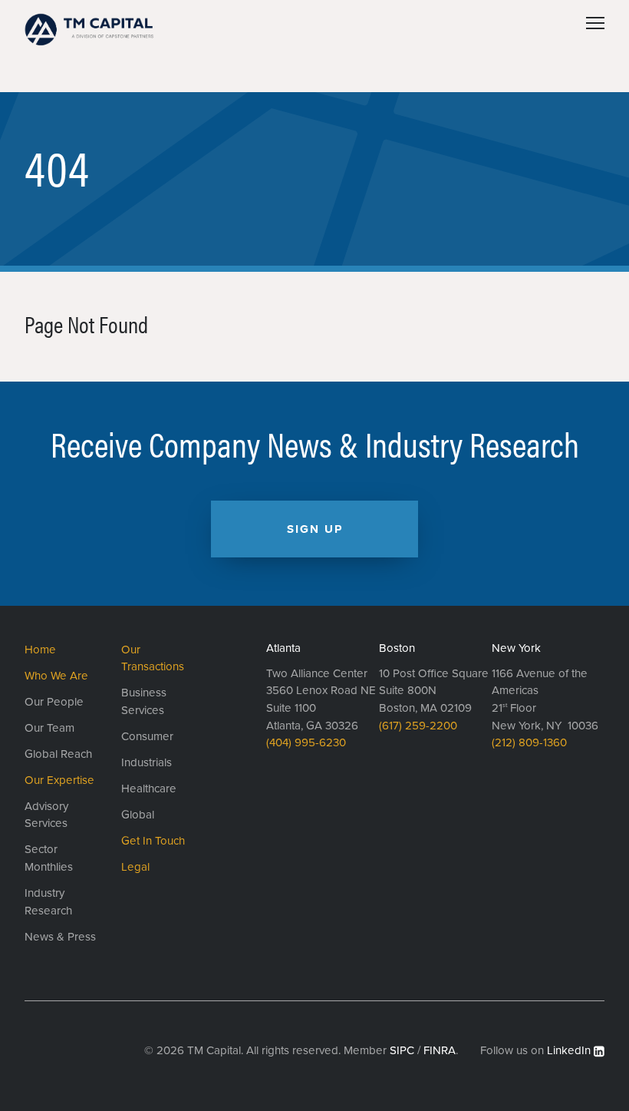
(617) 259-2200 (418, 725)
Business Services (143, 701)
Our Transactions (152, 658)
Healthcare (148, 788)
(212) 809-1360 (529, 742)
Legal (135, 867)
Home (40, 649)
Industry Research (48, 902)
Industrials (146, 762)
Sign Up (315, 529)
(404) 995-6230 (306, 742)
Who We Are (56, 676)
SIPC (402, 1050)
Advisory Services (46, 815)
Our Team (49, 728)
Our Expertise (59, 780)
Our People (54, 702)
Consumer (147, 736)
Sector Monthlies (49, 858)
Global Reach (58, 754)
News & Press (60, 937)
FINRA (439, 1050)
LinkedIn (569, 1050)
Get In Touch (153, 841)
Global (137, 815)
